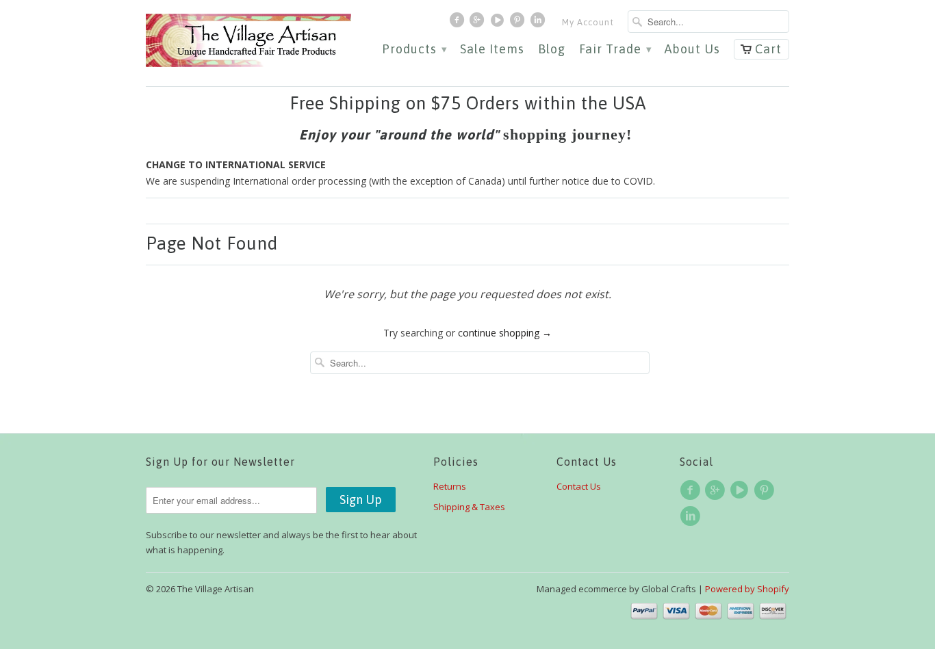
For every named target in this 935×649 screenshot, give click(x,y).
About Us (692, 49)
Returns (449, 486)
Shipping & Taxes (469, 507)
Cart (768, 49)
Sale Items (492, 49)
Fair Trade (615, 49)
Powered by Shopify (747, 589)
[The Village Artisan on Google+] (478, 23)
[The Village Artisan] (248, 40)
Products (414, 49)
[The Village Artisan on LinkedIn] (539, 23)
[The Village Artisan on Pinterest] (519, 23)
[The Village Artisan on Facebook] (458, 23)
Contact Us (578, 486)
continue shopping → (505, 332)
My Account (588, 22)
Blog (551, 49)
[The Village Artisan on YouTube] (499, 23)
